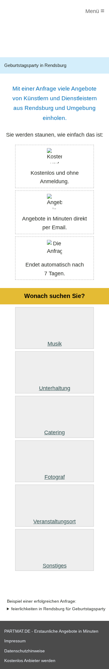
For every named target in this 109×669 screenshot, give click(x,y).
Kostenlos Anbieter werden (29, 660)
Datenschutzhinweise (24, 650)
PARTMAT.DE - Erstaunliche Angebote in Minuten (51, 631)
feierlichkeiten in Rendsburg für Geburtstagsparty (58, 609)
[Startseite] (29, 11)
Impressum (15, 640)
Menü (94, 11)
